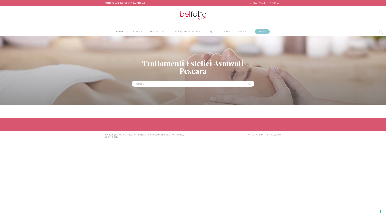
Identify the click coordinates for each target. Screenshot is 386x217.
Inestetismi (157, 31)
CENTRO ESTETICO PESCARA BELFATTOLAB (126, 3)
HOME (120, 31)
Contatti (262, 31)
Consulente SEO (162, 134)
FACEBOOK (275, 134)
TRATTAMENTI (259, 3)
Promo (242, 31)
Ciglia (212, 31)
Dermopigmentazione (187, 31)
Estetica (137, 31)
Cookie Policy (111, 136)
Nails (227, 31)
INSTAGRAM (257, 134)
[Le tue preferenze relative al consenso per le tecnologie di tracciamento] (381, 212)
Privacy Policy (177, 134)
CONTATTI (276, 3)
